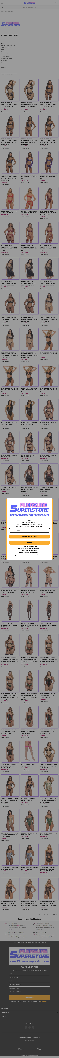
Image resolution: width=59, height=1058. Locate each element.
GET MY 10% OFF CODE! (29, 536)
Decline (29, 542)
